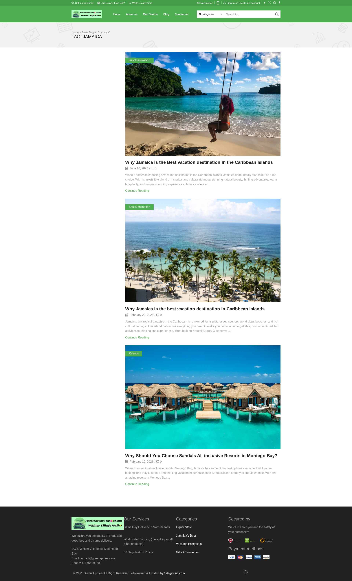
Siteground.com (174, 573)
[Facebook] (265, 2)
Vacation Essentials (189, 543)
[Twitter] (269, 2)
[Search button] (276, 14)
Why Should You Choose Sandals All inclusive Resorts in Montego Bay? (201, 455)
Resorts (134, 353)
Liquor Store (184, 527)
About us (132, 14)
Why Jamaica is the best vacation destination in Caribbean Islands (195, 308)
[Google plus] (279, 2)
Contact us (181, 14)
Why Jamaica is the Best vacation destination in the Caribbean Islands (199, 162)
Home (116, 14)
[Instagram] (274, 2)
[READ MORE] (203, 103)
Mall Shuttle (150, 14)
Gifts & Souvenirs (187, 552)
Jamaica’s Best (186, 535)
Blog (166, 14)
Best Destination (139, 60)
